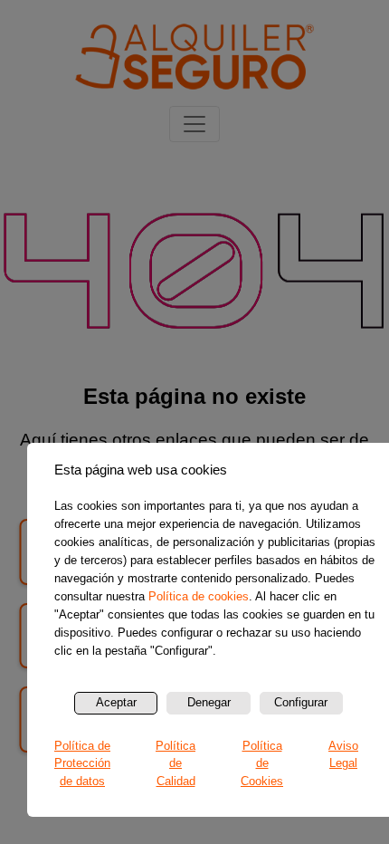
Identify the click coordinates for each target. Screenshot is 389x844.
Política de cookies (198, 596)
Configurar (300, 702)
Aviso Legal (343, 755)
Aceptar (116, 702)
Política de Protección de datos (82, 763)
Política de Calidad (175, 763)
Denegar (209, 702)
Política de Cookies (262, 763)
